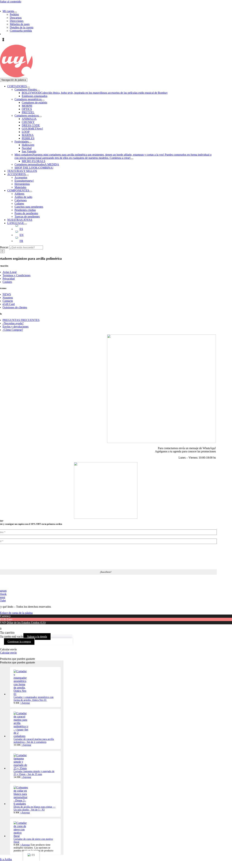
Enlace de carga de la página (16, 612)
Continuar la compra (19, 641)
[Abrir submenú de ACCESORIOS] (27, 175)
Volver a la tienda (37, 636)
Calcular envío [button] (8, 652)
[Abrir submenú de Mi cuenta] (15, 12)
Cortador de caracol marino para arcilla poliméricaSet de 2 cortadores (34, 740)
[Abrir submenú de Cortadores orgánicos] (40, 116)
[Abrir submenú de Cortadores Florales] (38, 90)
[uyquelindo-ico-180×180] (16, 76)
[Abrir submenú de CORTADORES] (28, 87)
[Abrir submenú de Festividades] (30, 142)
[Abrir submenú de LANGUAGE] (25, 224)
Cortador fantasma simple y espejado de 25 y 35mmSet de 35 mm (34, 773)
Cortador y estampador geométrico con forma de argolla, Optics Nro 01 (33, 698)
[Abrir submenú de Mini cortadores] (131, 158)
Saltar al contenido (10, 1)
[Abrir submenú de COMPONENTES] (30, 191)
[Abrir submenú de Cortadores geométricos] (43, 100)
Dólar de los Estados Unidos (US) (26, 622)
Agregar (25, 703)
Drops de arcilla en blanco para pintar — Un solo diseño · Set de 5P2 (34, 808)
